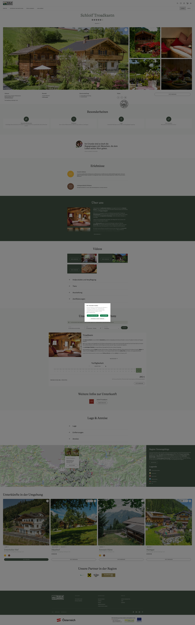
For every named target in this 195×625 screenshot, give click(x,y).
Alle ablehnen (104, 315)
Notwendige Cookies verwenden (97, 318)
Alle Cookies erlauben (93, 315)
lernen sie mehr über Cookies (91, 312)
